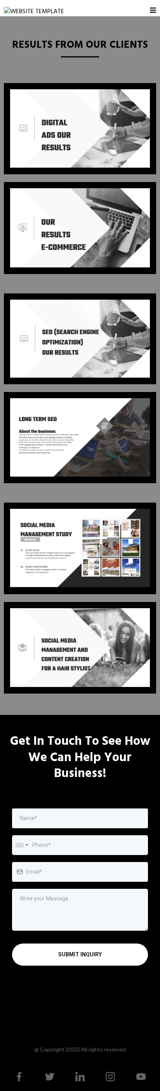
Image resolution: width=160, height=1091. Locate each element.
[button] (153, 10)
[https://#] (19, 1076)
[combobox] (21, 845)
